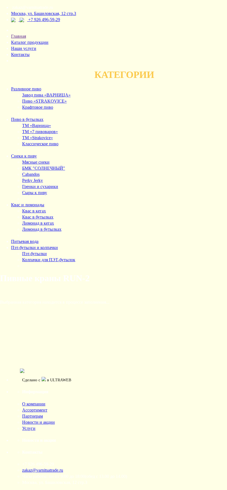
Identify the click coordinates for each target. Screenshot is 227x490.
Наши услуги (23, 48)
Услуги (28, 428)
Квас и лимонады (27, 204)
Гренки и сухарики (40, 186)
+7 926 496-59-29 (44, 19)
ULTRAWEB (60, 380)
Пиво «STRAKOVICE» (44, 101)
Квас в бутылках (37, 217)
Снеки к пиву (24, 156)
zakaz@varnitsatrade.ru (42, 470)
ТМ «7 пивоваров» (40, 131)
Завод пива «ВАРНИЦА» (46, 95)
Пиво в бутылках (27, 119)
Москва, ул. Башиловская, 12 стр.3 (43, 13)
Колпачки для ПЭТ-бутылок (48, 259)
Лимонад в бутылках (41, 229)
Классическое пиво (40, 143)
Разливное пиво (26, 89)
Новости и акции (38, 422)
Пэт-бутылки (34, 253)
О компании (33, 404)
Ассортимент (34, 410)
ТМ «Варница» (36, 125)
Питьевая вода (24, 241)
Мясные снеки (36, 162)
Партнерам (32, 416)
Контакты (20, 54)
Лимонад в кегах (38, 223)
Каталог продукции (29, 42)
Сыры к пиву (34, 192)
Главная (18, 36)
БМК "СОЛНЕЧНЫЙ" (43, 168)
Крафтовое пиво (37, 107)
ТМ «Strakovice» (37, 137)
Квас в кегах (34, 211)
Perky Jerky (32, 180)
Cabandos (31, 174)
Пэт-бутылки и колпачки (34, 247)
